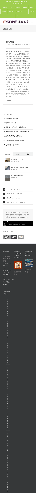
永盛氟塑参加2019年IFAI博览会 (14, 140)
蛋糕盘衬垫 (10, 42)
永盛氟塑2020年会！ (10, 123)
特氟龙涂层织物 (7, 293)
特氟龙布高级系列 (7, 308)
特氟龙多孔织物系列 (7, 353)
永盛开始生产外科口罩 (11, 118)
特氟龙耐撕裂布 (7, 421)
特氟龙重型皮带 (7, 401)
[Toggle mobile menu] (32, 22)
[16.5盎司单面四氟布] (7, 176)
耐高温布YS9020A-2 (17, 159)
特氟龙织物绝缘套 (7, 442)
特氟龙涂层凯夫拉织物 (7, 466)
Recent (18, 154)
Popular (8, 154)
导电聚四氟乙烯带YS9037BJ (12, 145)
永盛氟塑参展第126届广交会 (13, 136)
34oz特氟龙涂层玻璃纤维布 (19, 167)
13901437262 (7, 270)
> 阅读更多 (8, 101)
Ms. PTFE (8, 45)
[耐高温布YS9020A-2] (7, 159)
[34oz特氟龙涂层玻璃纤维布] (7, 167)
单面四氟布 (7, 487)
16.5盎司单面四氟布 (17, 176)
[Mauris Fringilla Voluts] (13, 236)
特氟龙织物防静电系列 (7, 378)
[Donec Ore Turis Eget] (6, 236)
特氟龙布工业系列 (7, 330)
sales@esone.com (18, 3)
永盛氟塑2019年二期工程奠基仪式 (15, 127)
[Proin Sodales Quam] (21, 236)
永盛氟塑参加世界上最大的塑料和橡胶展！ (17, 131)
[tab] (18, 189)
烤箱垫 (28, 45)
